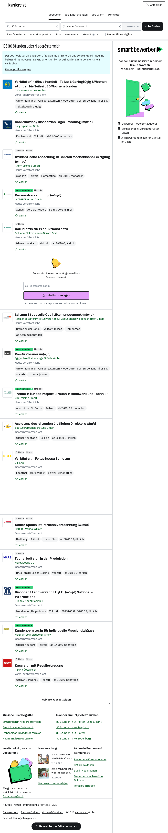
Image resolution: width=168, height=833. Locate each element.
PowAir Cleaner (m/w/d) (32, 354)
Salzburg (110, 100)
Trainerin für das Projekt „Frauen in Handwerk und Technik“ (61, 394)
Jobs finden (152, 26)
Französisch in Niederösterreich (22, 733)
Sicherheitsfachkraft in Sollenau (88, 778)
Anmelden (156, 4)
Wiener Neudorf (25, 644)
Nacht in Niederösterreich (18, 738)
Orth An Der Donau (27, 679)
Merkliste (113, 14)
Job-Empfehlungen (76, 14)
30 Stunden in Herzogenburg (73, 738)
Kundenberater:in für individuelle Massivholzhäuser (55, 630)
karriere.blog (47, 748)
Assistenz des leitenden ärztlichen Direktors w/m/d (55, 424)
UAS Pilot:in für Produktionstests (41, 229)
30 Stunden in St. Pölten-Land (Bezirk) (79, 721)
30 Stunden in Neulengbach (72, 727)
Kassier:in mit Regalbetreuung (39, 665)
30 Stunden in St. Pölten (70, 733)
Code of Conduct (52, 812)
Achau (20, 209)
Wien (34, 100)
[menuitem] (18, 35)
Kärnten (55, 100)
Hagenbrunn (38, 611)
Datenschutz (10, 812)
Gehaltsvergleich (13, 796)
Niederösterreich (47, 46)
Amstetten (23, 408)
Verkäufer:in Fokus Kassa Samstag (42, 459)
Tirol (100, 100)
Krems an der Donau (28, 329)
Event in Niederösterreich (18, 727)
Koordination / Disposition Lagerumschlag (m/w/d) (54, 122)
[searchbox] (56, 286)
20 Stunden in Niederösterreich (22, 721)
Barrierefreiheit (30, 812)
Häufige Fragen (12, 804)
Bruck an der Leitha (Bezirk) (32, 572)
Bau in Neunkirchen (85, 770)
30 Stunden (17, 46)
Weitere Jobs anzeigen (56, 699)
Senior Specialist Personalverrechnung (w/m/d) (52, 525)
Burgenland (90, 100)
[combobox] (32, 26)
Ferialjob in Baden (84, 785)
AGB (54, 804)
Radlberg (21, 539)
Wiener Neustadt (26, 243)
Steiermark (23, 100)
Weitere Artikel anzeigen (53, 783)
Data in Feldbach (84, 765)
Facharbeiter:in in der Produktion (41, 558)
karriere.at (82, 753)
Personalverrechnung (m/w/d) (38, 195)
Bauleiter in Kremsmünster (90, 759)
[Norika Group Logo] (19, 819)
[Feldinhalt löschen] (57, 26)
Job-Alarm (98, 14)
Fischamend (23, 136)
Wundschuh (23, 611)
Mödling (21, 176)
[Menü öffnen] (4, 5)
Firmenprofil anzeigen (18, 69)
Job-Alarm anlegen (58, 295)
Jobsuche (55, 14)
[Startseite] (18, 5)
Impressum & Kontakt (36, 804)
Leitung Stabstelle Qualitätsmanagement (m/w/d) (54, 315)
